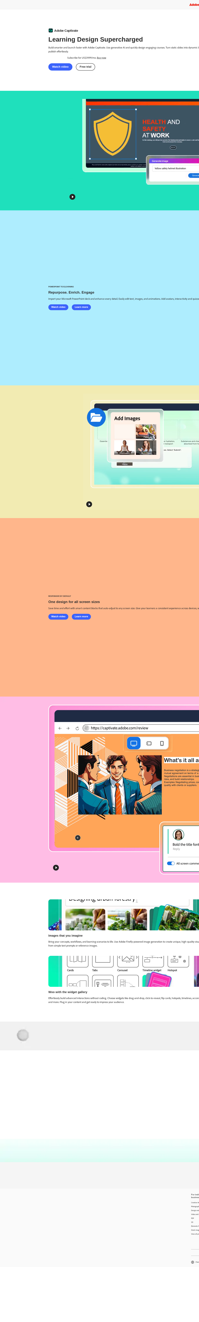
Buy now (101, 57)
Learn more (81, 307)
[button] (72, 196)
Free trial (85, 66)
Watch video (60, 66)
